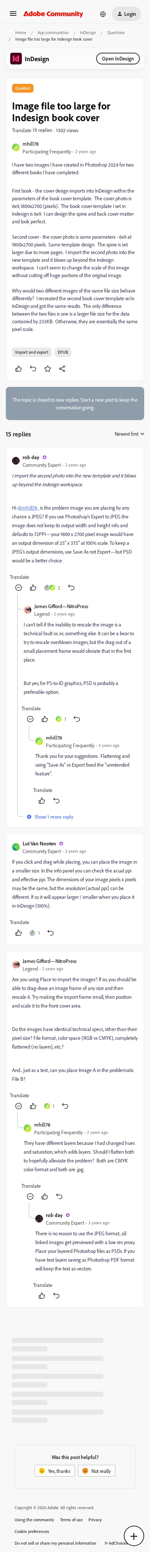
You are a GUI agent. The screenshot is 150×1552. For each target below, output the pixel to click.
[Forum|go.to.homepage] (53, 14)
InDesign (88, 32)
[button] (13, 16)
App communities (53, 32)
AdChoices (118, 1543)
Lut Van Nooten (39, 843)
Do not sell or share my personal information (55, 1543)
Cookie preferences (32, 1531)
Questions (116, 32)
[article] (75, 523)
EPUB (63, 352)
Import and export (31, 352)
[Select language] (103, 14)
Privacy (95, 1519)
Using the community (34, 1519)
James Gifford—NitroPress (61, 606)
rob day (31, 457)
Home (20, 32)
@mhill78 (27, 508)
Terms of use (71, 1519)
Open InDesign (118, 58)
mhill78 (31, 144)
